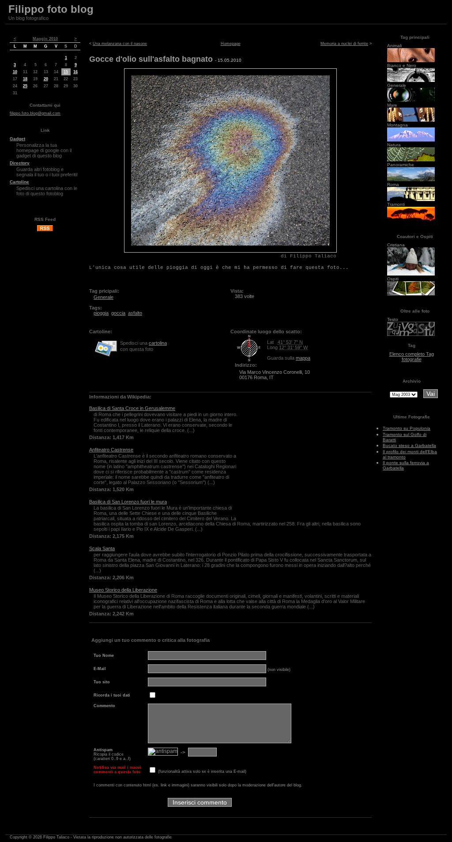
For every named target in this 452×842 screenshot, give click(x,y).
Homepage (231, 43)
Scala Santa (102, 548)
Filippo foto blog (51, 9)
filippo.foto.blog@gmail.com (35, 113)
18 (25, 79)
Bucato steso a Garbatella (409, 445)
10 (15, 72)
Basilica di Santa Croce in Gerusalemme (132, 408)
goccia (118, 313)
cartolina (158, 343)
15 (66, 72)
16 (75, 72)
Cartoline (19, 181)
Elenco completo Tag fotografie (411, 356)
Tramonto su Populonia (406, 428)
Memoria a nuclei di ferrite (344, 43)
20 (46, 79)
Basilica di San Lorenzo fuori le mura (128, 501)
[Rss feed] (45, 230)
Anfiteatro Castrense (111, 449)
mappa (303, 358)
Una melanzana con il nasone (120, 43)
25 (25, 86)
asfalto (135, 313)
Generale (103, 297)
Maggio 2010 (45, 39)
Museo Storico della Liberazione (123, 589)
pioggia (101, 313)
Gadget (17, 138)
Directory (20, 162)
